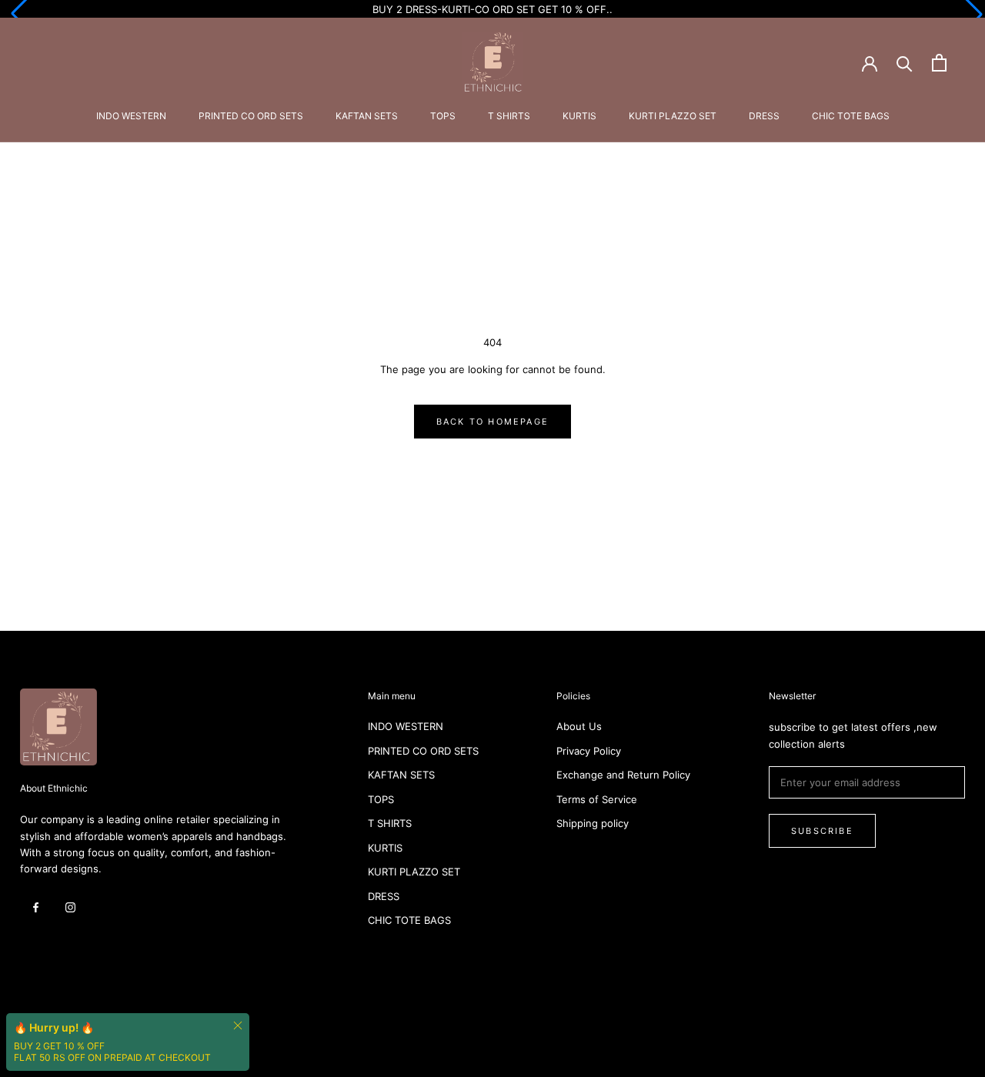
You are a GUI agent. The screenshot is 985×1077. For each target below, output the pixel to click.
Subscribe (822, 830)
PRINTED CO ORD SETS (251, 116)
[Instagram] (70, 907)
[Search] (905, 63)
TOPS (443, 116)
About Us (579, 726)
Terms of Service (596, 799)
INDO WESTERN (131, 116)
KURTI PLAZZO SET (672, 116)
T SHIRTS (509, 116)
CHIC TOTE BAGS (851, 116)
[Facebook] (36, 907)
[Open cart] (939, 63)
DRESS (764, 116)
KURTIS (579, 116)
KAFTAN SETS (367, 116)
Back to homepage (492, 421)
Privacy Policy (588, 751)
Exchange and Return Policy (623, 775)
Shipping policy (592, 823)
